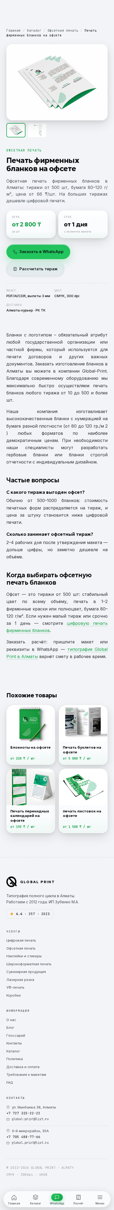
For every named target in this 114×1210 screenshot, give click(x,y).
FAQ (9, 1082)
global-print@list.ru (30, 1119)
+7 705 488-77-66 (23, 1137)
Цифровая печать (21, 940)
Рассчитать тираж (38, 268)
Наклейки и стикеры (24, 956)
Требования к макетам (26, 1074)
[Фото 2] (37, 130)
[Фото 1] (15, 130)
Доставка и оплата (23, 1067)
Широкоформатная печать (28, 964)
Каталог (34, 30)
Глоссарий (15, 1035)
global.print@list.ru (30, 1143)
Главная (13, 30)
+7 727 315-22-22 (23, 1113)
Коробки (13, 995)
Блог (10, 1027)
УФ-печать (15, 987)
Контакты (14, 1043)
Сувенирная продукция (26, 971)
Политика (14, 1059)
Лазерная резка (20, 979)
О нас (11, 1020)
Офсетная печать (63, 30)
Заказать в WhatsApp (41, 251)
